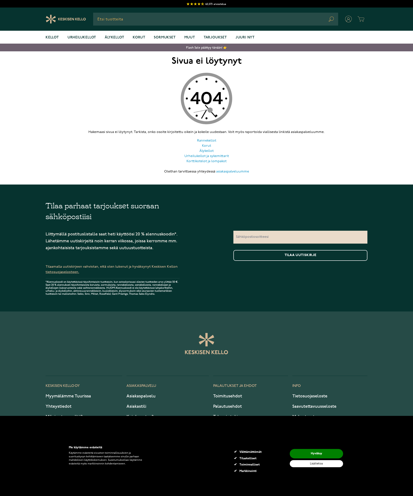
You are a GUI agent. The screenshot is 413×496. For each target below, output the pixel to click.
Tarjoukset (215, 37)
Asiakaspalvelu (141, 396)
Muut (189, 37)
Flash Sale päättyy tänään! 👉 (206, 47)
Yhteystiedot (58, 406)
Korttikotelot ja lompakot (206, 161)
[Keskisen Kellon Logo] (66, 19)
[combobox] (215, 19)
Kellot (52, 37)
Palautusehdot (227, 406)
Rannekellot (206, 140)
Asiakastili (136, 406)
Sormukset (165, 37)
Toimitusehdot (227, 396)
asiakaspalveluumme (232, 171)
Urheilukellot (82, 37)
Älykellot (114, 37)
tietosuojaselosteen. (62, 272)
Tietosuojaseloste (309, 396)
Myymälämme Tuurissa (68, 396)
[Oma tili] (348, 19)
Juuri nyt (245, 37)
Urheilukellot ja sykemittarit (206, 156)
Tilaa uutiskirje (300, 255)
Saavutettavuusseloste (314, 406)
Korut (139, 37)
